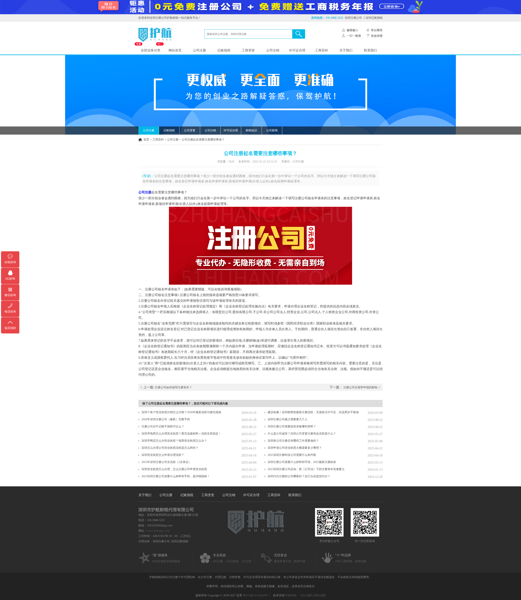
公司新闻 (272, 130)
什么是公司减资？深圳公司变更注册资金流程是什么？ (302, 433)
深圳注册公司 (353, 17)
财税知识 (251, 130)
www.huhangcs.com (158, 530)
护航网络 (291, 595)
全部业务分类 (150, 50)
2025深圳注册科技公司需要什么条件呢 (292, 454)
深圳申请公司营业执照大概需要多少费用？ (295, 447)
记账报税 (223, 50)
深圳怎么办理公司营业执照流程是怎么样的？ (169, 447)
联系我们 (370, 50)
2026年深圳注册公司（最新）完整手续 (165, 419)
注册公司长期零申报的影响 (360, 387)
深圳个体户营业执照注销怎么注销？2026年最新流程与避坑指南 (181, 412)
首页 (146, 139)
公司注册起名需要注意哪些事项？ (203, 139)
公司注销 (272, 50)
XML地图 (306, 595)
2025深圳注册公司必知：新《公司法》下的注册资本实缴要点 (306, 469)
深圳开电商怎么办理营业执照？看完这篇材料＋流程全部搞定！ (181, 433)
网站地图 (320, 595)
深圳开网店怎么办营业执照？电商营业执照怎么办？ (174, 440)
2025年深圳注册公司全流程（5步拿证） (166, 462)
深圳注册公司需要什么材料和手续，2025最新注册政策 (302, 462)
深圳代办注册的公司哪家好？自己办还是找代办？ (299, 476)
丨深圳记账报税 (373, 17)
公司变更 (189, 130)
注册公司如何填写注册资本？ (173, 387)
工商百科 (321, 50)
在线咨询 (10, 262)
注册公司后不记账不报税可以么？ (162, 426)
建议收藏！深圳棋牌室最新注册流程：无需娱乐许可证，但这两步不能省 (313, 412)
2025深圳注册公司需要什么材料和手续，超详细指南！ (175, 476)
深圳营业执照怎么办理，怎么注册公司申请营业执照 (174, 469)
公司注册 (199, 50)
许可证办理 (297, 50)
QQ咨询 (10, 278)
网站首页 (175, 50)
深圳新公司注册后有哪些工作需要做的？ (293, 440)
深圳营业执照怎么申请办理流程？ (162, 454)
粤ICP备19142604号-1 (256, 595)
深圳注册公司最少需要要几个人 (288, 419)
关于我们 (345, 50)
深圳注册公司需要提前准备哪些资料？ (292, 426)
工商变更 (248, 50)
